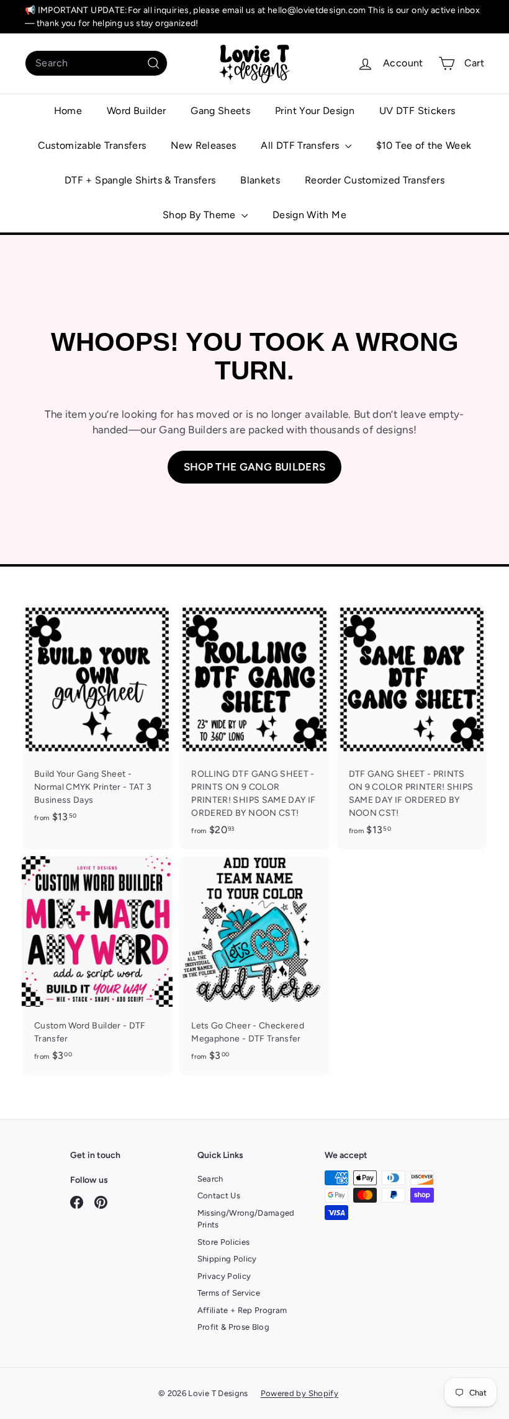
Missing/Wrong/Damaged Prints (246, 1219)
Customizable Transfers (92, 145)
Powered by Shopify (299, 1393)
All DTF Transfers (301, 145)
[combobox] (96, 63)
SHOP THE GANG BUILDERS (255, 467)
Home (68, 111)
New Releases (203, 145)
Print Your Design (314, 111)
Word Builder (136, 111)
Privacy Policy (224, 1276)
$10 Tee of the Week (424, 145)
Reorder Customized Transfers (374, 180)
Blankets (260, 180)
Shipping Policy (227, 1258)
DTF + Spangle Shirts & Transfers (140, 180)
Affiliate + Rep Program (242, 1310)
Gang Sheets (220, 111)
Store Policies (223, 1242)
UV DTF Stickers (417, 111)
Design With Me (309, 215)
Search (210, 1178)
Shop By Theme (200, 215)
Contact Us (219, 1195)
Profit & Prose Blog (233, 1327)
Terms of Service (229, 1292)
